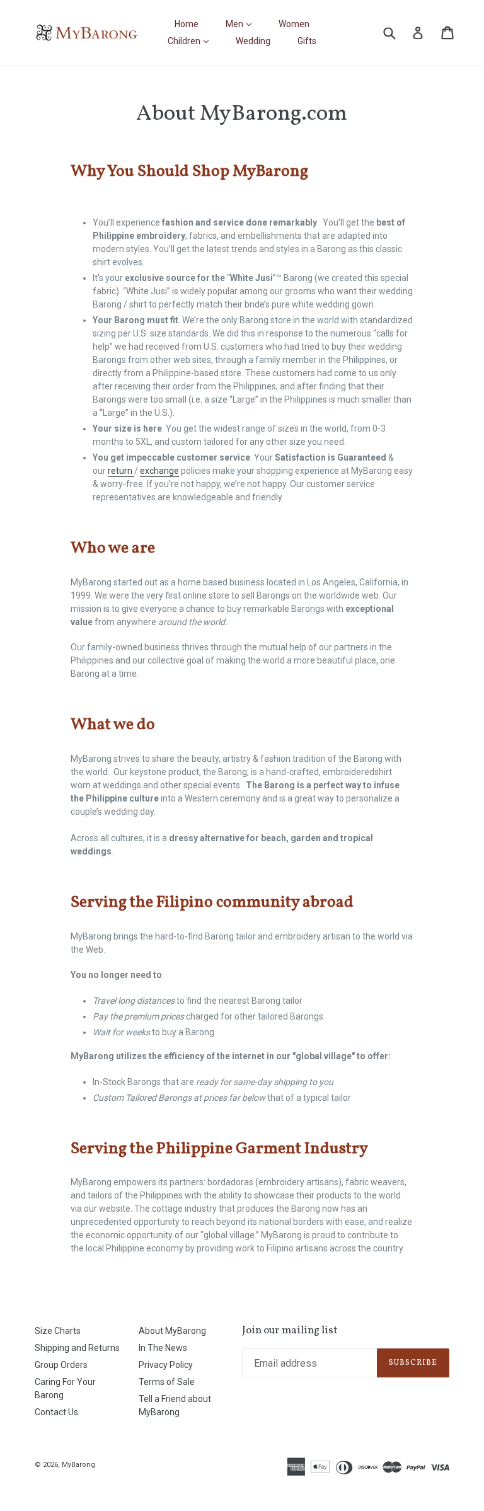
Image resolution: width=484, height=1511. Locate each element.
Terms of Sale (167, 1382)
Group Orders (61, 1365)
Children (191, 40)
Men (242, 23)
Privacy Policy (166, 1365)
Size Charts (58, 1331)
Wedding (253, 41)
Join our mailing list (290, 1330)
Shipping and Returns (77, 1348)
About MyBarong (172, 1331)
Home (187, 24)
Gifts (306, 41)
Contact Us (56, 1412)
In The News (163, 1348)
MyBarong (78, 1465)
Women (294, 24)
